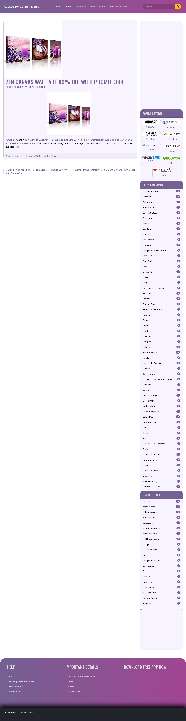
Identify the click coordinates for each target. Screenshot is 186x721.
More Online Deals (118, 6)
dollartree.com (161, 533)
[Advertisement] (161, 64)
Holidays (161, 347)
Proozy (161, 433)
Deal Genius (161, 261)
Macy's (161, 555)
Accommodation (161, 191)
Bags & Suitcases (161, 212)
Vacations (161, 476)
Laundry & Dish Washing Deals (161, 379)
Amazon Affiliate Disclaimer (82, 676)
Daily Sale (161, 255)
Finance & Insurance (161, 309)
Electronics (161, 293)
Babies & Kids (161, 207)
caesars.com (161, 506)
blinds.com (161, 523)
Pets (161, 427)
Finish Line (161, 315)
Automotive (161, 202)
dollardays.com (161, 512)
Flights (161, 325)
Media (71, 686)
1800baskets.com (161, 539)
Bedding (161, 229)
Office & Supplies (161, 411)
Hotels (161, 358)
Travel (161, 465)
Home (58, 6)
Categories (80, 6)
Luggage (161, 384)
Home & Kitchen (34, 156)
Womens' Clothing (161, 486)
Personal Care (161, 422)
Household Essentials (161, 363)
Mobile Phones (161, 400)
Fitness (161, 320)
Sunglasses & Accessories (161, 443)
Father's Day (161, 304)
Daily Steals (161, 587)
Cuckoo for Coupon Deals (21, 6)
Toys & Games (161, 460)
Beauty (161, 223)
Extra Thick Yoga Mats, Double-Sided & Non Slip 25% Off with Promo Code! (37, 171)
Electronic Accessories (161, 288)
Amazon (20, 156)
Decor (161, 266)
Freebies (161, 336)
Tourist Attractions (161, 454)
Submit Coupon (97, 6)
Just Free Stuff (161, 592)
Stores (68, 6)
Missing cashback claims (21, 681)
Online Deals (50, 156)
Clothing (161, 245)
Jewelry (161, 368)
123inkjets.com (161, 549)
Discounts (161, 272)
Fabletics (161, 603)
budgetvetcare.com (161, 528)
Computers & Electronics (161, 250)
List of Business (75, 691)
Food (161, 331)
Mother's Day (161, 406)
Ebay (161, 282)
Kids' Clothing (161, 374)
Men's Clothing (161, 395)
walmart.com (161, 517)
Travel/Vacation (161, 470)
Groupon (161, 341)
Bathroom (161, 218)
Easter (161, 277)
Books (161, 234)
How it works (16, 686)
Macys (161, 390)
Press (70, 681)
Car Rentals (161, 239)
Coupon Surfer (161, 598)
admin (42, 87)
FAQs (12, 676)
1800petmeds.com (161, 560)
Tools (161, 449)
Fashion (161, 298)
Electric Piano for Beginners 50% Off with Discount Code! (105, 169)
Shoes (161, 438)
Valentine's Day (161, 481)
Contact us (14, 691)
